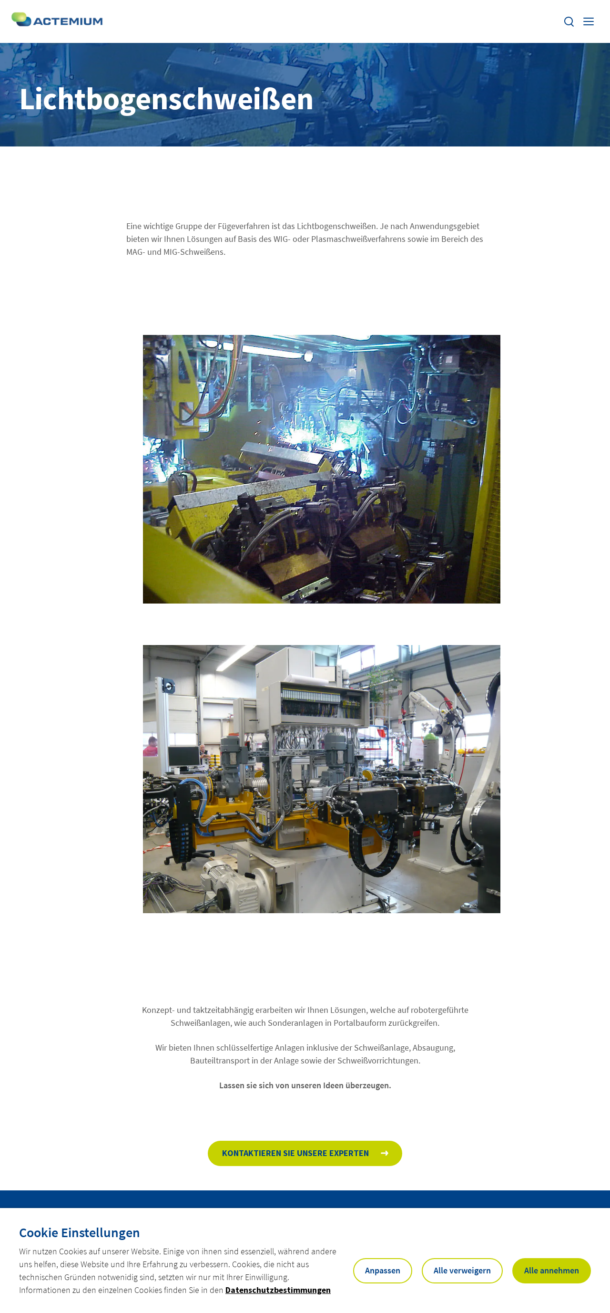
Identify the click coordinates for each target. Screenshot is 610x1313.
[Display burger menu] (589, 21)
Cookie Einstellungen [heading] (79, 1232)
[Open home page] (58, 22)
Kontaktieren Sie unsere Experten (295, 1152)
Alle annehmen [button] (551, 1270)
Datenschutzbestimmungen (278, 1289)
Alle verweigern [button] (462, 1270)
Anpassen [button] (382, 1270)
